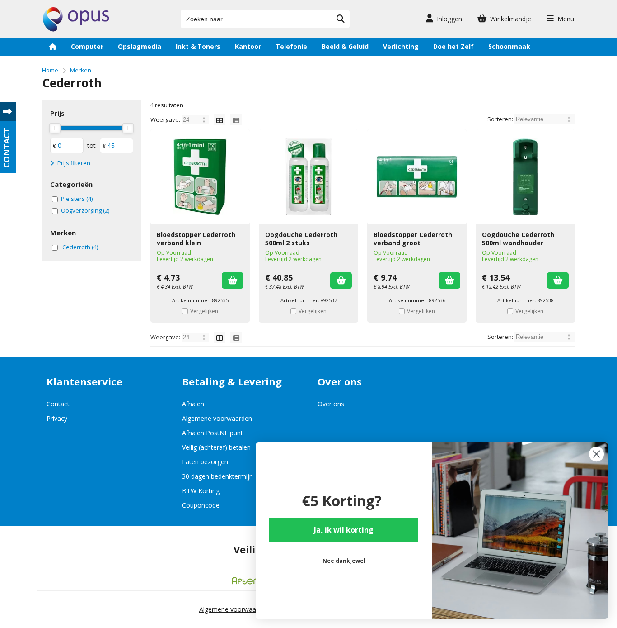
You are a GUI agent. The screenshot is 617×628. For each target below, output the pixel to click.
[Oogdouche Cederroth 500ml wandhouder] (525, 176)
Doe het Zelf (453, 46)
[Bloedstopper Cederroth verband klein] (200, 176)
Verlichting (401, 46)
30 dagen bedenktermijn (217, 476)
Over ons (331, 404)
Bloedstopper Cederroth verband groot (413, 238)
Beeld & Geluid (345, 46)
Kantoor (248, 46)
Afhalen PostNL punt (212, 432)
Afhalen (193, 404)
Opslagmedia (139, 46)
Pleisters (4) (77, 199)
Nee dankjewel (344, 561)
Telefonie (291, 46)
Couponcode (201, 505)
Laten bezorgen (205, 461)
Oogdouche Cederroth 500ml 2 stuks (301, 238)
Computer (87, 46)
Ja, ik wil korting (344, 530)
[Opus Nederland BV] (76, 29)
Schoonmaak (509, 46)
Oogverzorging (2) (85, 210)
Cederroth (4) (80, 247)
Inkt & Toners (198, 46)
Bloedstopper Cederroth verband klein (196, 238)
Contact (58, 404)
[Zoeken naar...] (341, 19)
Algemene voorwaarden (217, 418)
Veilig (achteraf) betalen (216, 447)
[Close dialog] (596, 454)
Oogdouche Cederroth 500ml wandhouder (518, 238)
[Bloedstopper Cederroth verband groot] (417, 176)
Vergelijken (204, 311)
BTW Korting (201, 490)
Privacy (57, 418)
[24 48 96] (196, 119)
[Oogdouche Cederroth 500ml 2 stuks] (308, 176)
